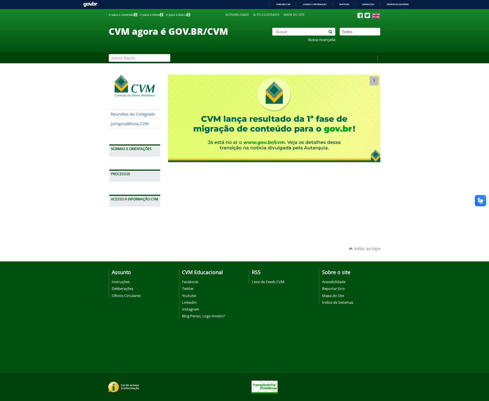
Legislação (368, 4)
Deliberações (122, 288)
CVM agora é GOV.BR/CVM (168, 31)
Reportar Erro (333, 288)
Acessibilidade (237, 15)
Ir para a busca (177, 14)
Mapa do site (294, 15)
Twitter (188, 288)
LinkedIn (189, 302)
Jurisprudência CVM (130, 123)
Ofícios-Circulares (126, 295)
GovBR (90, 4)
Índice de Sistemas (337, 302)
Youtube (189, 295)
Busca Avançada (321, 39)
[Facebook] (360, 15)
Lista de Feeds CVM (268, 281)
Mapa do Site (333, 295)
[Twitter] (367, 15)
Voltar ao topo (366, 248)
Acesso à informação (315, 4)
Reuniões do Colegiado (133, 114)
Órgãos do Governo (398, 4)
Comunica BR (283, 4)
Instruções (121, 281)
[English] (376, 15)
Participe (344, 4)
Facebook (190, 281)
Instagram (190, 309)
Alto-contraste (266, 15)
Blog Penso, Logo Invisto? (203, 315)
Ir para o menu (151, 14)
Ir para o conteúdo (122, 14)
